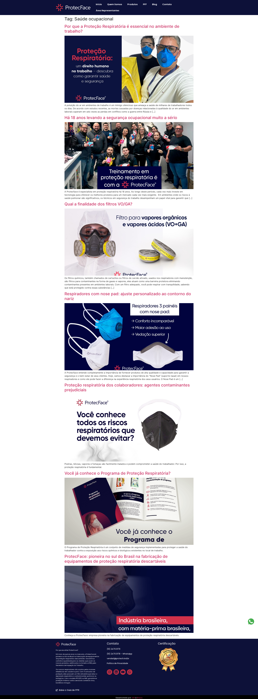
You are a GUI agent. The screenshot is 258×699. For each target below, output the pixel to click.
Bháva (139, 697)
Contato (167, 4)
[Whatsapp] (129, 672)
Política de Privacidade (118, 663)
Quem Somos (114, 4)
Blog (154, 4)
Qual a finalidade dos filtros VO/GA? (98, 204)
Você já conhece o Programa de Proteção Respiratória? (117, 473)
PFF (145, 4)
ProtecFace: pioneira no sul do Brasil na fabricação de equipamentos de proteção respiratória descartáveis (116, 559)
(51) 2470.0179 (114, 649)
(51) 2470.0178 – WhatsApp (119, 653)
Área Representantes (107, 10)
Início (99, 4)
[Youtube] (123, 672)
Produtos (132, 4)
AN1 (133, 697)
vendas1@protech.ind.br (118, 658)
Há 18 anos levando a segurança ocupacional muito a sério (120, 117)
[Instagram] (109, 672)
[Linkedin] (116, 672)
